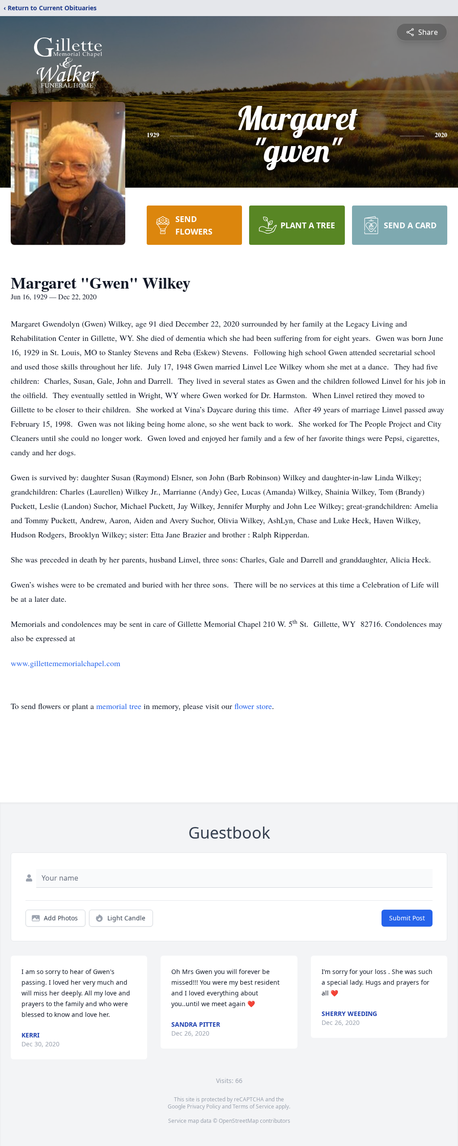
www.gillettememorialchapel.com (65, 663)
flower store (253, 706)
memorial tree (118, 706)
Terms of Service (253, 1106)
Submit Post (407, 918)
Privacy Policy (204, 1106)
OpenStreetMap (239, 1121)
